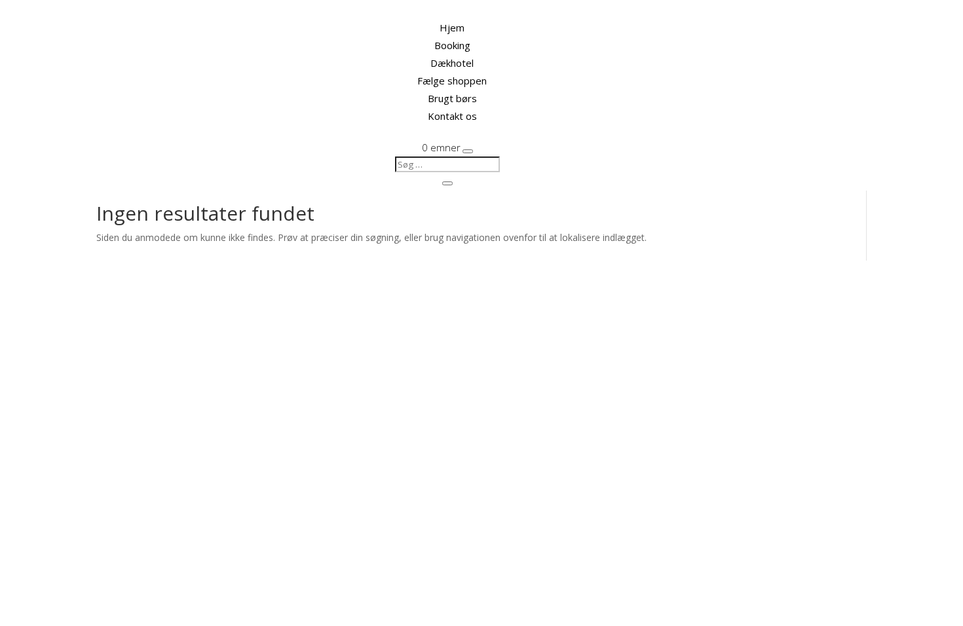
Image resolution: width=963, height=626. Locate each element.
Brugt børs (452, 98)
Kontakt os (452, 115)
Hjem (452, 27)
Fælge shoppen (452, 80)
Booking (452, 45)
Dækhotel (452, 62)
